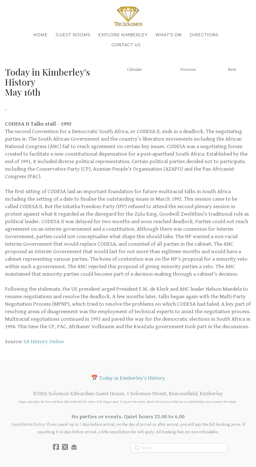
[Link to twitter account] (65, 446)
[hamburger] (16, 8)
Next (232, 69)
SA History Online (44, 341)
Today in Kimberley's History (132, 378)
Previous (188, 69)
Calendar (134, 69)
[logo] (128, 16)
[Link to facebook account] (56, 446)
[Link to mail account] (74, 446)
